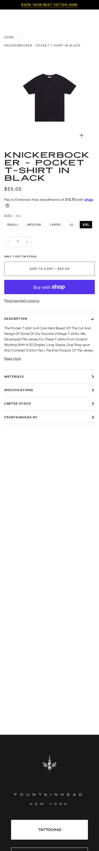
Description (15, 319)
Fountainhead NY (20, 417)
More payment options (21, 301)
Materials (14, 376)
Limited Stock (17, 403)
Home (9, 37)
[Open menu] (12, 20)
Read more (12, 358)
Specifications (18, 390)
